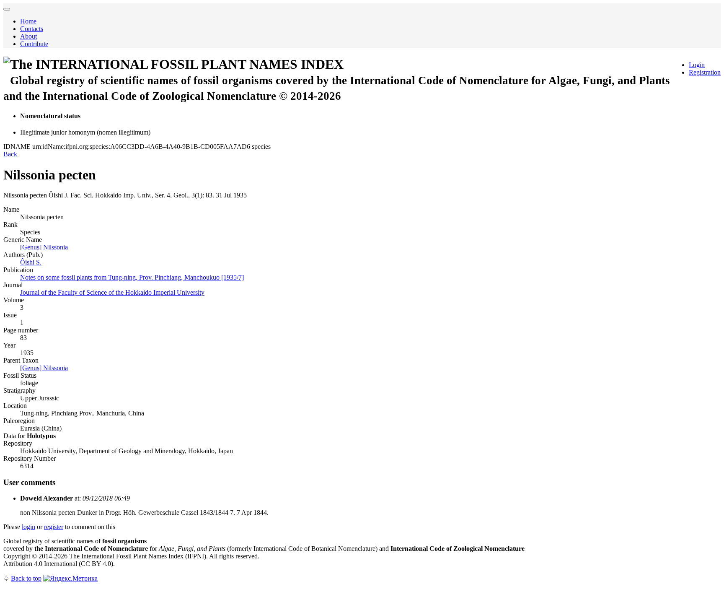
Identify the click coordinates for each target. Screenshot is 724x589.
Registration (705, 72)
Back (10, 154)
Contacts (31, 28)
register (53, 526)
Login (697, 64)
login (28, 526)
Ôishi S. (30, 262)
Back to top (26, 578)
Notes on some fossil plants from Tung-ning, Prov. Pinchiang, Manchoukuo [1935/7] (132, 277)
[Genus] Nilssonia (44, 247)
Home (28, 21)
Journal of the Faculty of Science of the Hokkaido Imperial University (112, 292)
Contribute (34, 43)
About (28, 36)
